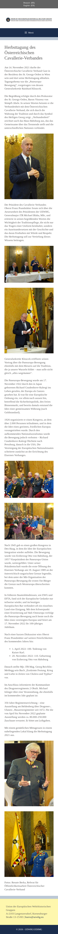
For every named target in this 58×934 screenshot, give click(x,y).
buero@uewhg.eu (34, 917)
